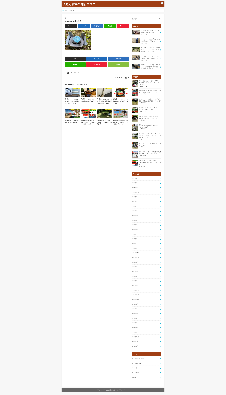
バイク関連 (135, 372)
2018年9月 (135, 341)
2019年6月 (135, 318)
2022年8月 (135, 197)
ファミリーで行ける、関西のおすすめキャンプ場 (150, 144)
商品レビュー (136, 377)
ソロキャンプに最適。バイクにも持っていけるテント (150, 32)
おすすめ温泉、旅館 (138, 358)
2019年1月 (135, 332)
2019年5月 (135, 323)
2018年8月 (135, 346)
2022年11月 (135, 192)
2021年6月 (135, 229)
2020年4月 (135, 271)
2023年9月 (135, 183)
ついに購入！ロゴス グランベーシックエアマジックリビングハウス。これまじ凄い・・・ (150, 135)
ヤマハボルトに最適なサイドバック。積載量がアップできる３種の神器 (150, 66)
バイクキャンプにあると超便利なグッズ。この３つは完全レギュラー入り (150, 49)
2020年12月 (135, 253)
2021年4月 (135, 234)
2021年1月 (135, 248)
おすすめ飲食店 (136, 363)
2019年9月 (135, 304)
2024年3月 (135, 178)
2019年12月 (135, 290)
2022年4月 (135, 206)
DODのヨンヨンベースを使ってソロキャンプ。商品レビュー (149, 108)
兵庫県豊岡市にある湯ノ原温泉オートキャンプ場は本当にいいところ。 (150, 91)
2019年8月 (135, 309)
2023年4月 (135, 187)
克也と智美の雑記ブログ (79, 4)
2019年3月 (135, 327)
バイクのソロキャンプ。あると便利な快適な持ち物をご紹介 (150, 58)
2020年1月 (135, 285)
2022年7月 (135, 201)
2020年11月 (135, 257)
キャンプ (134, 368)
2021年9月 (135, 220)
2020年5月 (135, 267)
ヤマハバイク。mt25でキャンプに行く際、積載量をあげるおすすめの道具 (150, 100)
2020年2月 (135, 281)
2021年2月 (135, 243)
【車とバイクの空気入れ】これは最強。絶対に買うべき (150, 41)
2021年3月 (135, 239)
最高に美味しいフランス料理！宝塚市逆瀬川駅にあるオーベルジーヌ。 (150, 153)
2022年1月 (135, 215)
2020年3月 (135, 276)
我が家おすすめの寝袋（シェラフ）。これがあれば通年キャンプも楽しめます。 (150, 162)
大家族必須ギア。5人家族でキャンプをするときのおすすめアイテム (150, 117)
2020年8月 (135, 262)
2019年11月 (135, 295)
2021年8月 (135, 225)
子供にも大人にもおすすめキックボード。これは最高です (150, 126)
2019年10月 (135, 299)
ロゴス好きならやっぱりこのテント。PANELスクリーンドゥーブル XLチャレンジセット (150, 82)
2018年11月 (135, 337)
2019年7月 (135, 313)
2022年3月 (135, 211)
